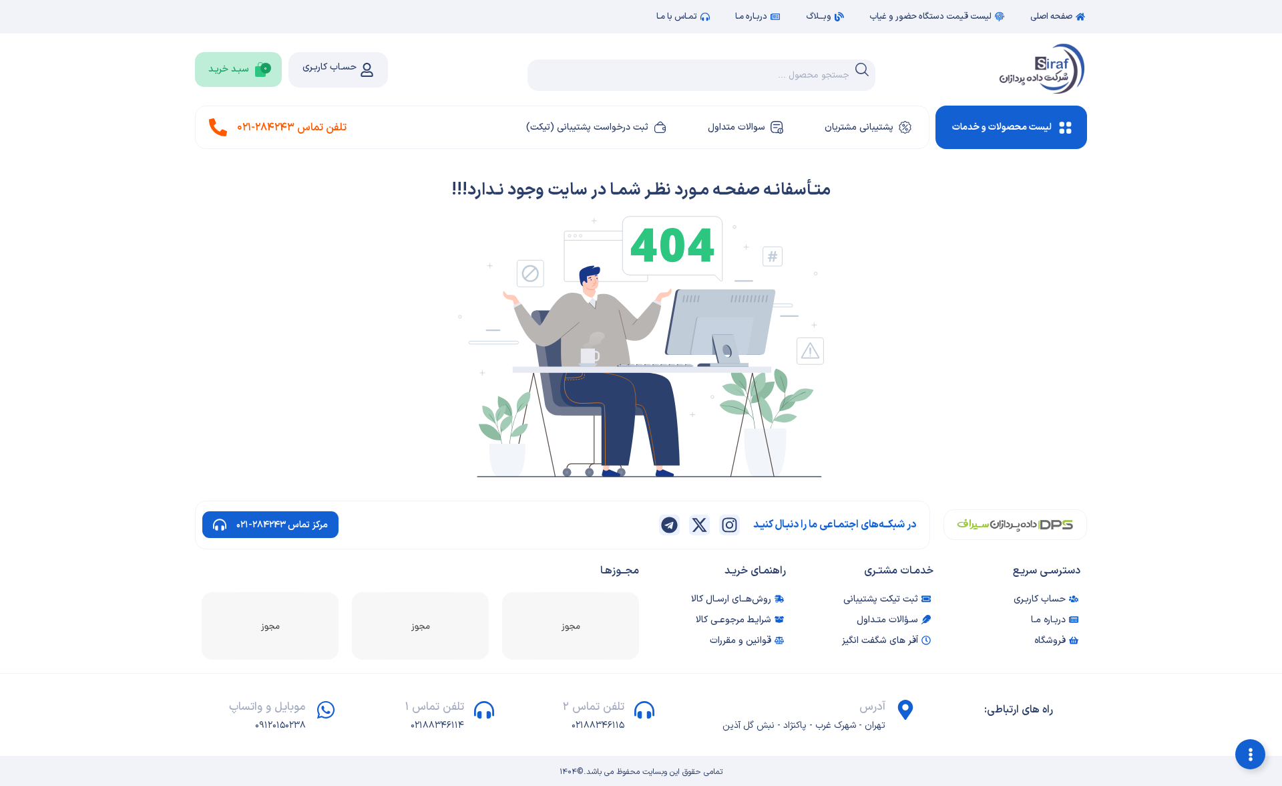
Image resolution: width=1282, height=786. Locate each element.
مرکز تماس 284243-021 (282, 525)
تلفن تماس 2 (593, 707)
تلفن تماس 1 (434, 707)
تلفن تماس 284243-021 (292, 128)
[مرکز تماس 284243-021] (219, 524)
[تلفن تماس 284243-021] (218, 127)
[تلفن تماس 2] (644, 710)
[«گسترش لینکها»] (1250, 754)
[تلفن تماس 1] (484, 710)
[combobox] (701, 75)
